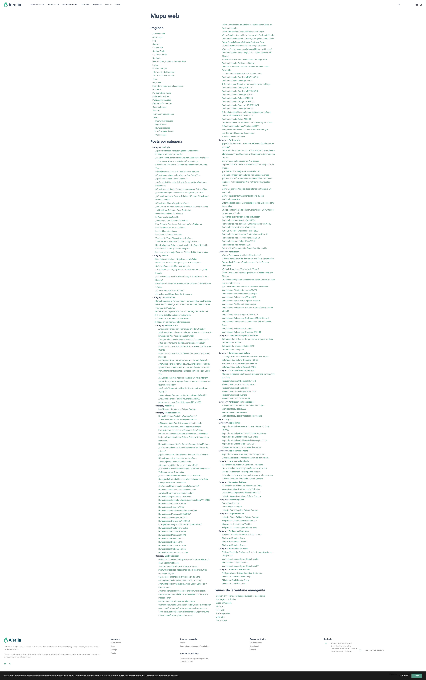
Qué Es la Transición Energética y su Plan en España (178, 262)
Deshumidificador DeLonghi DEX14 (237, 80)
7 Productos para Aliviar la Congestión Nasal (177, 420)
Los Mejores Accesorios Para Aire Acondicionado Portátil (183, 360)
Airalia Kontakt (158, 33)
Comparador (157, 47)
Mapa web (156, 82)
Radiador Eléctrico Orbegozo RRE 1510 (239, 381)
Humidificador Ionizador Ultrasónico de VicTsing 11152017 (184, 500)
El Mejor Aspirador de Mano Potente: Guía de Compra (245, 458)
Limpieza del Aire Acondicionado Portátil (176, 336)
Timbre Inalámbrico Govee (233, 545)
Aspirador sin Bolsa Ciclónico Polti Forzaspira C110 (244, 440)
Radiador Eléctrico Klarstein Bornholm (238, 384)
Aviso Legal (157, 37)
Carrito (155, 44)
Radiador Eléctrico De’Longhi (234, 395)
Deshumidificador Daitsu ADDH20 (236, 119)
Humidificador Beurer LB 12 (170, 542)
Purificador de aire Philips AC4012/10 (238, 227)
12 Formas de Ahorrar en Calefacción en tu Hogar (177, 161)
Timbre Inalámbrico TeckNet (234, 541)
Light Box (220, 617)
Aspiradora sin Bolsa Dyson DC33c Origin (240, 437)
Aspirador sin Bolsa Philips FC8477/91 (238, 444)
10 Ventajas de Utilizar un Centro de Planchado (242, 465)
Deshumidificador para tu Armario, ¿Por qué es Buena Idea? (248, 38)
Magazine (115, 639)
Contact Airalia (158, 51)
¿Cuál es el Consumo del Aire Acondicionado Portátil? (181, 343)
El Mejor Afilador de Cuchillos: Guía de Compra (242, 573)
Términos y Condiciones (163, 114)
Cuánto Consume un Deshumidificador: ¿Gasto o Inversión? (184, 605)
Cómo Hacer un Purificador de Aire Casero (240, 161)
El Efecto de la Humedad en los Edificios (173, 315)
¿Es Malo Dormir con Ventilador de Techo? (240, 269)
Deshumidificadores (37, 4)
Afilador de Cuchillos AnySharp (235, 580)
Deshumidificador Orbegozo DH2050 (238, 101)
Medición (169, 406)
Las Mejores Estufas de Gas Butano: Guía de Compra (245, 356)
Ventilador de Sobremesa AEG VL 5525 (239, 297)
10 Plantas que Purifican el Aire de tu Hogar (241, 217)
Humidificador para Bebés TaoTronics (174, 496)
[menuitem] (38, 4)
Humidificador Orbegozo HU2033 (172, 517)
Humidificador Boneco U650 (170, 538)
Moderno (220, 606)
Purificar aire (234, 140)
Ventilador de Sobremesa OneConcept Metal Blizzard (245, 318)
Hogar (228, 419)
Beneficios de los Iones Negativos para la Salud (176, 259)
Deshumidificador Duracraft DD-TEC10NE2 (240, 105)
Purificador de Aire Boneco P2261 (236, 245)
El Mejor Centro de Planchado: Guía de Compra (242, 479)
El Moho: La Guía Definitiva (233, 136)
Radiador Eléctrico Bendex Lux (235, 388)
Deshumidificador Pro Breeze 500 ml (238, 63)
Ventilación (234, 252)
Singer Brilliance (236, 513)
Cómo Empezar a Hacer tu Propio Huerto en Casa (177, 172)
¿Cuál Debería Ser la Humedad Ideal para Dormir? (179, 475)
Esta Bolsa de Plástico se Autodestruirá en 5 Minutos (178, 224)
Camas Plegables (236, 499)
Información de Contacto (163, 72)
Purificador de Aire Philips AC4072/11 (238, 241)
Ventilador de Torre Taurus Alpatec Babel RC (241, 300)
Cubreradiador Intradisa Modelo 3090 (238, 346)
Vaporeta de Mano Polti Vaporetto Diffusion (241, 489)
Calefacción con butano (239, 353)
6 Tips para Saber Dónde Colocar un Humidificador (180, 423)
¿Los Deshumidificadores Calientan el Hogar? (178, 566)
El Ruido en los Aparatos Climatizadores (172, 322)
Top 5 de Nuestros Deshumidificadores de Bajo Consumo (183, 612)
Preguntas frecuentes (162, 103)
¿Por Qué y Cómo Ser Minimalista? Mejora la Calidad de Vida (181, 206)
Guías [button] (107, 4)
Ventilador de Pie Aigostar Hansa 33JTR (239, 290)
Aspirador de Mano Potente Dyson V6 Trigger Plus (244, 454)
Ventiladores (85, 4)
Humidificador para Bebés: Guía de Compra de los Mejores (184, 444)
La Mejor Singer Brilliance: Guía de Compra (240, 517)
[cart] (420, 4)
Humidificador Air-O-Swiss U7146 (173, 552)
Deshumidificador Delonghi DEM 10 (237, 98)
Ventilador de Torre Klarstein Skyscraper (239, 293)
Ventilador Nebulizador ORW (234, 412)
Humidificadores (53, 4)
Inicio (154, 79)
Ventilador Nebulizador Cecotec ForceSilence (242, 416)
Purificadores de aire (70, 4)
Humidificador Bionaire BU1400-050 (174, 521)
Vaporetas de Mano (238, 482)
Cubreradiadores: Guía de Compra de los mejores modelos (247, 339)
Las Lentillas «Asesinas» (166, 231)
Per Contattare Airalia (161, 93)
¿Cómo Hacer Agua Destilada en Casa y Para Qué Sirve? (179, 192)
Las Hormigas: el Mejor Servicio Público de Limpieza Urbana (181, 252)
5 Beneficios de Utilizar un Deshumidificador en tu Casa (246, 112)
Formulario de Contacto (374, 650)
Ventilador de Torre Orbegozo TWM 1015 (240, 314)
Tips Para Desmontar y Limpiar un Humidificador (179, 427)
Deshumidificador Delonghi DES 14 (237, 87)
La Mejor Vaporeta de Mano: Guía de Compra (241, 496)
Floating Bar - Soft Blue (226, 599)
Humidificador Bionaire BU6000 (172, 503)
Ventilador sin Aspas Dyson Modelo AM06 (240, 559)
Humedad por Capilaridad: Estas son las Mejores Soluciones (181, 311)
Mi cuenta (156, 89)
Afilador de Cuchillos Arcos (234, 583)
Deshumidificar (172, 556)
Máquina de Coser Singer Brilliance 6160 (239, 527)
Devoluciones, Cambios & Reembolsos (169, 61)
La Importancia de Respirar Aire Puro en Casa (241, 73)
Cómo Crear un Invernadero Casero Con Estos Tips (177, 175)
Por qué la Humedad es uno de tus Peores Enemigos (245, 129)
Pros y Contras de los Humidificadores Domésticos (180, 430)
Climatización (168, 297)
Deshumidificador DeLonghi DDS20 (237, 94)
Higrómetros (97, 4)
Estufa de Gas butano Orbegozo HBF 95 (239, 363)
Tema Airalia (221, 620)
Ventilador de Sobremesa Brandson (237, 328)
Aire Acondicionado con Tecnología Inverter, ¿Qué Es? (181, 329)
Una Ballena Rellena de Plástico (169, 213)
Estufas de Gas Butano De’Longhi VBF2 (239, 367)
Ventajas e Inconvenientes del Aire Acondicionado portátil (183, 339)
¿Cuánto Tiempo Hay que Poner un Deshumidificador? (182, 591)
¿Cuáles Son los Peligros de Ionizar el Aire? (241, 171)
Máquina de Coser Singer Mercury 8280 (239, 520)
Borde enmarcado (224, 603)
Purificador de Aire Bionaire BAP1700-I (238, 220)
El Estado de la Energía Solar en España (172, 248)
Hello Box (220, 610)
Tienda (155, 117)
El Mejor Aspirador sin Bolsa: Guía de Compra (241, 447)
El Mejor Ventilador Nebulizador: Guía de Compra (243, 405)
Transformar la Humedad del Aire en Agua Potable (177, 241)
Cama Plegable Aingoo (232, 506)
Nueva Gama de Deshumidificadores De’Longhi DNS (244, 59)
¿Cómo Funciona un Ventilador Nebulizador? (241, 255)
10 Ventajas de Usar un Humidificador (174, 461)
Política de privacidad (161, 100)
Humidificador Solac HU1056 (171, 507)
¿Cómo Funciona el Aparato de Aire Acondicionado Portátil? (184, 364)
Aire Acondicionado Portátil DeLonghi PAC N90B (179, 399)
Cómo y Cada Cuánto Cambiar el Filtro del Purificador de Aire (248, 150)
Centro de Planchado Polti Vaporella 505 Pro (241, 472)
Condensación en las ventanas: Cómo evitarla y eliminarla (247, 122)
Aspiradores (234, 423)
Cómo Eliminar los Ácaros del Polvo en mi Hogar (243, 31)
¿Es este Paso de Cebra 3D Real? (169, 290)
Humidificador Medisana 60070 (172, 535)
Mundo (165, 255)
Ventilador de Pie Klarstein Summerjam (239, 304)
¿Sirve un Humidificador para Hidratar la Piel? (178, 465)
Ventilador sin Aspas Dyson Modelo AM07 (240, 566)
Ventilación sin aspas (238, 548)
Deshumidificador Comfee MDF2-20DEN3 (240, 91)
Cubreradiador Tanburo (232, 342)
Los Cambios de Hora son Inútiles (170, 227)
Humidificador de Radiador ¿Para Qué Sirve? (177, 416)
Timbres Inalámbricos (239, 531)
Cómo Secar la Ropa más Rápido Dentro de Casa (243, 42)
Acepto (416, 676)
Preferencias (404, 676)
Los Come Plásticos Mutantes (168, 234)
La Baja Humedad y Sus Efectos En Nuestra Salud (180, 524)
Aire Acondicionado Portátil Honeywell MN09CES (179, 402)
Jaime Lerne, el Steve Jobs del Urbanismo (173, 294)
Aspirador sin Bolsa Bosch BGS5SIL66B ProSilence (244, 433)
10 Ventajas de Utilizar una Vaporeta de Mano (241, 486)
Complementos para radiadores (243, 335)
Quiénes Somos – (160, 107)
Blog (154, 40)
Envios (182, 643)
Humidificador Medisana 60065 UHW (174, 514)
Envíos (155, 65)
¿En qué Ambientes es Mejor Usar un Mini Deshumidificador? (248, 35)
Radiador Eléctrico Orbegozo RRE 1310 (239, 391)
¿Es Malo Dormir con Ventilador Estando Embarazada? (245, 287)
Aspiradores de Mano (238, 451)
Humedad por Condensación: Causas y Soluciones (244, 45)
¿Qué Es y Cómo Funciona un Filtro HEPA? (240, 231)
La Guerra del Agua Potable (167, 217)
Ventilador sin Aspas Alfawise (235, 562)
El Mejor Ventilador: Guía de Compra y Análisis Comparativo (248, 259)
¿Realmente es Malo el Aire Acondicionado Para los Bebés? (184, 367)
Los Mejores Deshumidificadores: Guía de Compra (180, 580)
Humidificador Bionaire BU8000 (172, 531)
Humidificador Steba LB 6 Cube (172, 549)
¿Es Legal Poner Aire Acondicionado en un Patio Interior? (183, 378)
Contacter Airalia (159, 54)
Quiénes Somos (256, 643)
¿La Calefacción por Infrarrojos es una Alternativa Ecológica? (182, 158)
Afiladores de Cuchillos (239, 569)
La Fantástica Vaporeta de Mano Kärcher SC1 (241, 493)
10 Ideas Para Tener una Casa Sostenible (173, 210)
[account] (417, 4)
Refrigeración (171, 325)
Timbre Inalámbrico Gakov (233, 538)
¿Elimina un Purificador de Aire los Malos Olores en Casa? (247, 178)
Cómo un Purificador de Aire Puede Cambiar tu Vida (244, 248)
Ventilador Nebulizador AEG (234, 409)
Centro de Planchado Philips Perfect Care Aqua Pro (244, 468)
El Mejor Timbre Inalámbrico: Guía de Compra (241, 534)
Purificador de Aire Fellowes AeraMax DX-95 (241, 238)
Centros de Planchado (239, 461)
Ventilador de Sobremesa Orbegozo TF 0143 (241, 332)
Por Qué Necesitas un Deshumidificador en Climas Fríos (183, 434)
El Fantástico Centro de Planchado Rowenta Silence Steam (247, 475)
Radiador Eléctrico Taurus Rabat (236, 398)
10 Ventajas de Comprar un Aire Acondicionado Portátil (182, 395)
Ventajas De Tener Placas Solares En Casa (173, 238)
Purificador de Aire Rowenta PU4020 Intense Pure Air (245, 234)
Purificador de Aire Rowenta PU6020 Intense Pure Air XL (246, 224)
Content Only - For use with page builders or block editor (240, 596)
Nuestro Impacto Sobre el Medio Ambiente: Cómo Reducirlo (181, 245)
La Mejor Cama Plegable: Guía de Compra (240, 510)
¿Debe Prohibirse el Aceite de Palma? (171, 220)
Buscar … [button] (399, 4)
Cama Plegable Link (230, 503)
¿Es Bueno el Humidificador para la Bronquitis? (178, 486)
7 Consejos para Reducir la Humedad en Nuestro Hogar (246, 84)
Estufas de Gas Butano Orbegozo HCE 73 (240, 360)
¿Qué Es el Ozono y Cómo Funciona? (171, 179)
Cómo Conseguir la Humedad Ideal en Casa (177, 458)
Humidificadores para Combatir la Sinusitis (177, 489)
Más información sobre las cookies (167, 86)
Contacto (156, 58)
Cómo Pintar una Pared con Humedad (171, 318)
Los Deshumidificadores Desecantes (238, 133)
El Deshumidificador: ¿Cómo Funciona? (175, 615)
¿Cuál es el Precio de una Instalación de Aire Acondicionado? (185, 332)
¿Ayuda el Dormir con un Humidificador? (175, 493)
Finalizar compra (159, 68)
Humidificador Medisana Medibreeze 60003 (177, 510)
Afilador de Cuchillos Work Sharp (236, 576)
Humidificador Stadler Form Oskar (173, 528)
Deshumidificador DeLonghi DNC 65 (237, 108)
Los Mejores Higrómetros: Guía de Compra (177, 409)
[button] (5, 664)
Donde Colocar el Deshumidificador (237, 115)
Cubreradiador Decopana (233, 349)
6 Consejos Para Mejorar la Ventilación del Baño (179, 577)
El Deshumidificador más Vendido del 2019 (240, 126)
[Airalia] (12, 4)
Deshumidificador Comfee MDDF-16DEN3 (240, 77)
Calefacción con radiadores (241, 370)
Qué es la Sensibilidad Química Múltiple (172, 266)
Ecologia (166, 147)
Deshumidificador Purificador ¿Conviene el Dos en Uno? (182, 608)
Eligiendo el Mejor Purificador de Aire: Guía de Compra (245, 175)
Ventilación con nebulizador (241, 402)
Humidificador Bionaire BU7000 (172, 545)
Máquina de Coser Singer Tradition (237, 524)
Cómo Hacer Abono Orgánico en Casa (171, 203)
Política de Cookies (160, 96)
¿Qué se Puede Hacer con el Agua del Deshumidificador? (247, 49)
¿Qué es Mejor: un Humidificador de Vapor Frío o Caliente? (183, 454)
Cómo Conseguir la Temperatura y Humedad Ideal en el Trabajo (183, 301)
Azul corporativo (223, 613)
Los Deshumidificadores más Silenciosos (176, 601)
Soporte (117, 4)
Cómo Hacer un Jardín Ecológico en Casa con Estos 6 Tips (181, 189)
